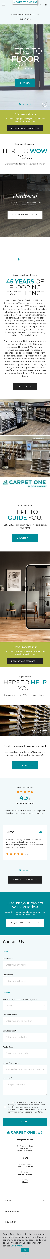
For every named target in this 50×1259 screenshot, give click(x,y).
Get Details (23, 765)
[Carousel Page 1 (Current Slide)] (20, 104)
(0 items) (46, 5)
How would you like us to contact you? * (20, 999)
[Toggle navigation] (3, 4)
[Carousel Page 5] (31, 259)
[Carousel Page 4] (30, 104)
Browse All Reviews (23, 880)
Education (11, 1222)
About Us (22, 386)
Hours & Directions (25, 1151)
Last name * (8, 975)
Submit (25, 1122)
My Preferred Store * (11, 1063)
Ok (25, 1250)
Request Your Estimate (23, 128)
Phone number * (10, 1015)
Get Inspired (12, 1211)
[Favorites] (41, 5)
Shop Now (25, 83)
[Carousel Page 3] (27, 104)
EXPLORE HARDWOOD (22, 215)
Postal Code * (8, 1047)
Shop (8, 1200)
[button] (36, 5)
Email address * (9, 1031)
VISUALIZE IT (22, 538)
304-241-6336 (25, 19)
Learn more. (17, 1246)
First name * (8, 958)
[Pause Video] (44, 104)
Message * (7, 1078)
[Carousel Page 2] (24, 104)
